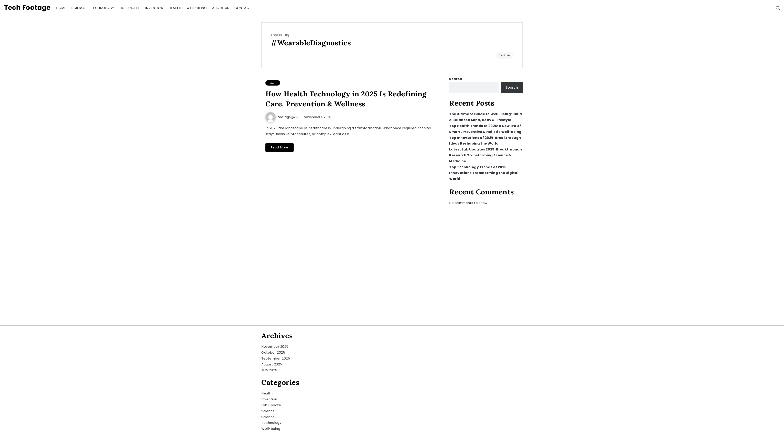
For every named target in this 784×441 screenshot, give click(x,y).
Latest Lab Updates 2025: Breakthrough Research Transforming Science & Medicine (485, 155)
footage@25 (288, 117)
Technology (271, 422)
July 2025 (269, 370)
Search (455, 79)
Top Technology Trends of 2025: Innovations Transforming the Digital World (483, 173)
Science (268, 411)
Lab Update (271, 405)
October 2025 (273, 352)
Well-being (270, 428)
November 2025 (274, 346)
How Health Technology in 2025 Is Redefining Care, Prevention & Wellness (346, 98)
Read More (279, 147)
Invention (269, 399)
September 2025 (275, 358)
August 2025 (271, 364)
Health (267, 393)
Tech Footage (27, 7)
